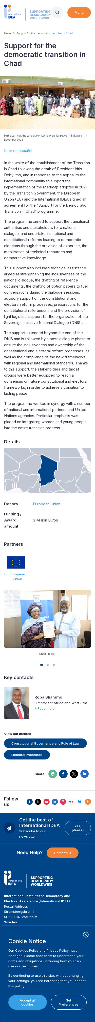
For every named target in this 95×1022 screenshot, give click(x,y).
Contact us (62, 853)
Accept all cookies (27, 1002)
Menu (79, 12)
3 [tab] (54, 665)
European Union (46, 504)
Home (7, 33)
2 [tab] (48, 665)
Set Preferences (69, 1002)
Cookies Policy (27, 950)
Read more (46, 708)
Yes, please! (78, 828)
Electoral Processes (27, 755)
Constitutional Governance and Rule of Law (45, 743)
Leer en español (18, 150)
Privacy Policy (58, 950)
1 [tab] (41, 665)
